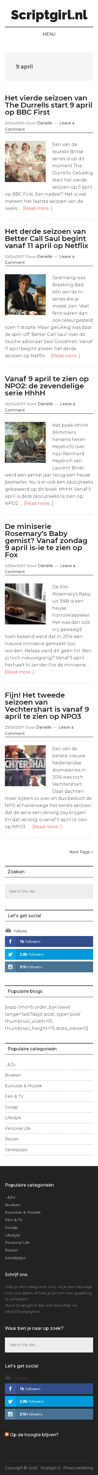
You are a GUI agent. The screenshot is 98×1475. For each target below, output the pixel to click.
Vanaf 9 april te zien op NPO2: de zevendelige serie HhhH (47, 385)
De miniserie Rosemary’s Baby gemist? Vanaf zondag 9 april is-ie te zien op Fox (46, 540)
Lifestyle (13, 1117)
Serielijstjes (16, 1149)
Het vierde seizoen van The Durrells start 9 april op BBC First (48, 105)
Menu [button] (49, 34)
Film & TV (14, 1096)
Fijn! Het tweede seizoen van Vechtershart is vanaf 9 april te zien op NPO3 (47, 706)
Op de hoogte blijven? (34, 1434)
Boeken (13, 1075)
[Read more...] (38, 208)
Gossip (11, 1107)
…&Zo (10, 1064)
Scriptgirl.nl (49, 14)
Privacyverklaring (78, 1468)
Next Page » (81, 852)
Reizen (12, 1139)
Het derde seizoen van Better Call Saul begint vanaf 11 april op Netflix (46, 238)
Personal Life (18, 1128)
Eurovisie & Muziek (23, 1085)
